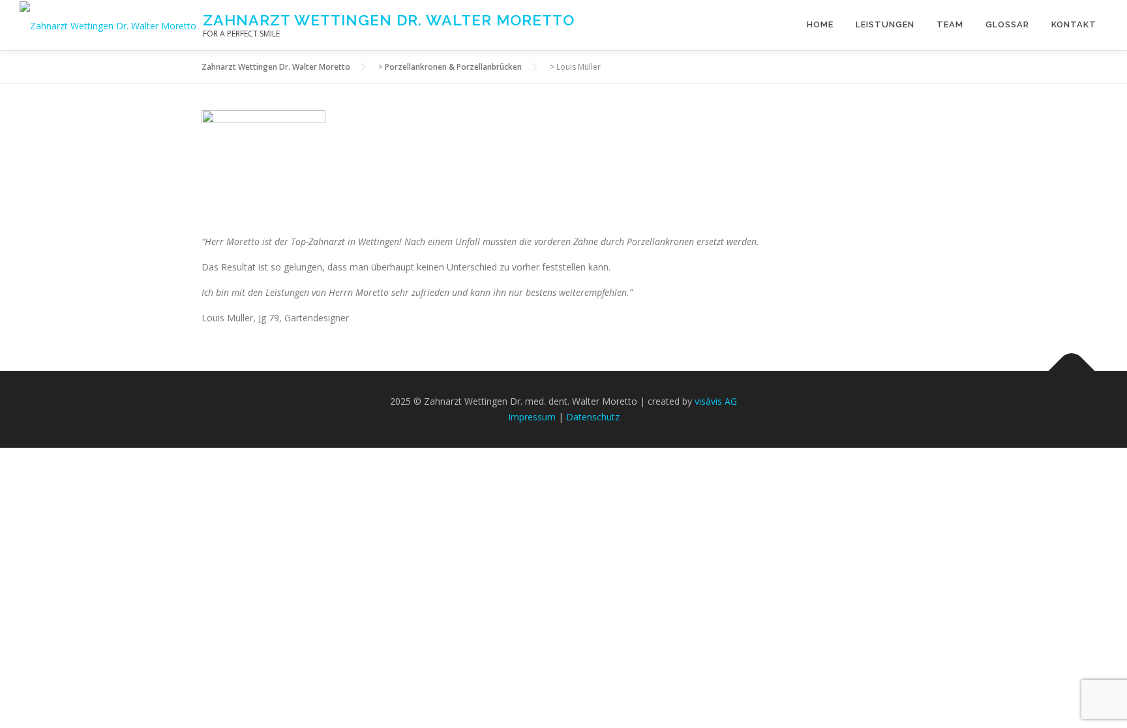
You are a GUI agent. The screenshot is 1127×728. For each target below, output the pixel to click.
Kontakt (1073, 24)
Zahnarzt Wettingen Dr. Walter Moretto (389, 20)
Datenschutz (593, 417)
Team (950, 24)
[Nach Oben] (1072, 371)
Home (820, 24)
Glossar (1007, 24)
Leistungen (885, 24)
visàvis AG (716, 401)
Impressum (532, 417)
